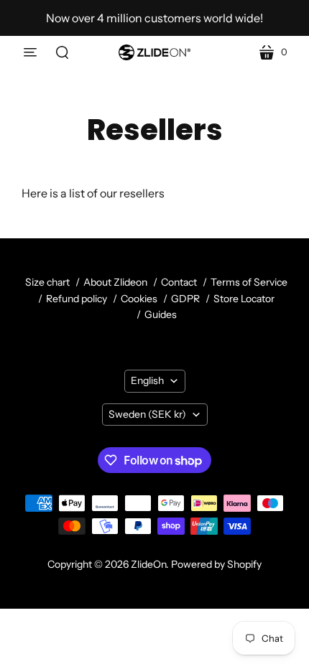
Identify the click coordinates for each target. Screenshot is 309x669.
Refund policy (76, 298)
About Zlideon (115, 282)
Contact (179, 282)
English (147, 380)
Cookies (139, 298)
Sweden (147, 414)
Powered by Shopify (216, 564)
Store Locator (244, 298)
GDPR (185, 298)
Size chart (47, 282)
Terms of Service (249, 282)
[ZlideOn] (154, 52)
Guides (160, 314)
